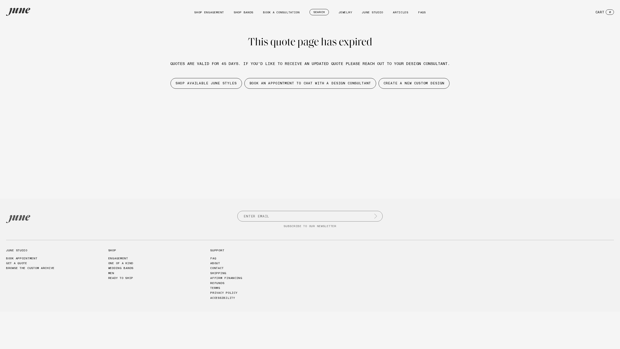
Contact (217, 268)
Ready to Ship (120, 277)
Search (319, 12)
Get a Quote (16, 263)
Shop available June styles (206, 83)
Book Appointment (22, 258)
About (215, 263)
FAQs (422, 12)
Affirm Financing (226, 277)
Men (111, 273)
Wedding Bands (120, 268)
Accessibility (222, 297)
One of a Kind (120, 263)
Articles (400, 12)
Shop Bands (243, 12)
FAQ (213, 258)
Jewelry (345, 12)
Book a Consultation (281, 12)
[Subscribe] (375, 216)
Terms (215, 287)
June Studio (372, 12)
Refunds (217, 283)
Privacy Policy (223, 292)
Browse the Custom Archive (30, 268)
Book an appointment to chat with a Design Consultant (310, 83)
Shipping (218, 273)
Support (217, 250)
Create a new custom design (414, 83)
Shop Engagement (209, 12)
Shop (112, 250)
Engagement (118, 258)
